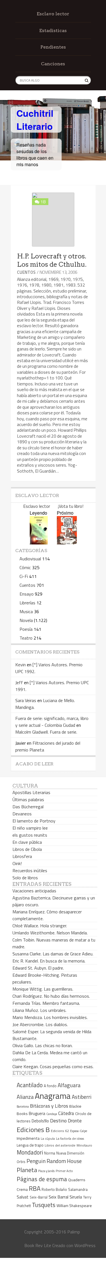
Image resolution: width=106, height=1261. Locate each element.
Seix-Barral (38, 1197)
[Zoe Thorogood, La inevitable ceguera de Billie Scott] (67, 542)
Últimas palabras (28, 799)
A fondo (50, 1086)
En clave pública (27, 842)
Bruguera (37, 1113)
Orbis (21, 1161)
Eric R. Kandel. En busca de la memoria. (48, 960)
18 (43, 201)
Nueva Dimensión (70, 1153)
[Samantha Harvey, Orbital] (39, 542)
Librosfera (22, 856)
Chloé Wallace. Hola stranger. (39, 925)
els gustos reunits (29, 835)
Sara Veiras (25, 700)
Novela (26, 620)
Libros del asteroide (60, 1145)
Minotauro (84, 1145)
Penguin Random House (54, 1161)
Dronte (75, 1120)
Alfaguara (69, 1085)
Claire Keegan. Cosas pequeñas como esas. (53, 1066)
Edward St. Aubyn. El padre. (38, 967)
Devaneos (22, 813)
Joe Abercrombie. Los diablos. (40, 1024)
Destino (58, 1120)
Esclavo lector (53, 13)
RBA (34, 1188)
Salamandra (78, 1189)
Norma (49, 1153)
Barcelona (23, 1106)
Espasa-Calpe (78, 1130)
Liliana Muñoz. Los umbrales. (39, 1010)
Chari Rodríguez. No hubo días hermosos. (51, 996)
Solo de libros (25, 877)
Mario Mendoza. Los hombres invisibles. (50, 1017)
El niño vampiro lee (30, 827)
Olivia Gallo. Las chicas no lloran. (42, 1045)
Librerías (27, 602)
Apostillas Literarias (31, 792)
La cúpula (48, 1138)
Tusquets (43, 1204)
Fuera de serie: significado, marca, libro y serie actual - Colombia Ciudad (51, 721)
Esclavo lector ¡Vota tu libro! (53, 506)
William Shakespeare (74, 1205)
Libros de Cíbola (27, 849)
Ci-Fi (24, 576)
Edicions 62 (60, 1130)
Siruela (76, 1196)
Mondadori (30, 1152)
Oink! (17, 863)
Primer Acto (64, 1170)
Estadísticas (53, 30)
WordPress (85, 1245)
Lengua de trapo (30, 1145)
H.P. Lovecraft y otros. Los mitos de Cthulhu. (51, 260)
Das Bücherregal (28, 806)
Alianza (25, 1097)
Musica (26, 611)
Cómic (25, 567)
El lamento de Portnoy (33, 820)
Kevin (20, 664)
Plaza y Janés (46, 1170)
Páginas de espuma (42, 1178)
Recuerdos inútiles (29, 870)
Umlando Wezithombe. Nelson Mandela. (50, 932)
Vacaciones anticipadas (34, 890)
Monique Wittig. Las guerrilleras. (42, 989)
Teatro (26, 637)
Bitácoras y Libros (49, 1106)
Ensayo (27, 593)
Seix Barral (58, 1196)
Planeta (27, 1169)
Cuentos (26, 272)
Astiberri (81, 1097)
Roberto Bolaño (54, 1189)
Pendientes (53, 47)
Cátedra (66, 1113)
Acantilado (30, 1084)
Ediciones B (33, 1129)
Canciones (53, 63)
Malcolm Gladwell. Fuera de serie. (46, 731)
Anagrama (53, 1095)
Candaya (51, 1114)
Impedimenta (28, 1138)
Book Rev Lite (37, 1245)
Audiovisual (30, 558)
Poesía (26, 629)
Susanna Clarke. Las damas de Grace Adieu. (52, 953)
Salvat (23, 1197)
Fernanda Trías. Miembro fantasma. (46, 1003)
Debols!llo (40, 1121)
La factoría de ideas (70, 1138)
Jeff (19, 682)
